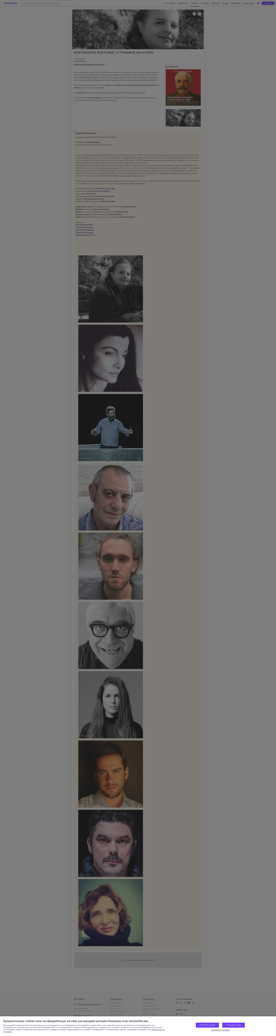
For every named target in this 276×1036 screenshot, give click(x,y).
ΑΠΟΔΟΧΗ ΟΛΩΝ (233, 1025)
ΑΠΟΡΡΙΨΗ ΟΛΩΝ (207, 1025)
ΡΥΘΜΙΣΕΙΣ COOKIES (220, 1030)
